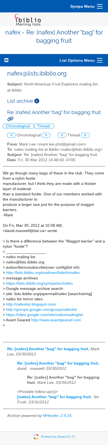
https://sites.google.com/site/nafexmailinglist (44, 315)
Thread (44, 126)
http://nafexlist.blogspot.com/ (31, 304)
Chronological (18, 126)
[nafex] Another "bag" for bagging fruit (54, 397)
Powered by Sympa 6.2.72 (58, 436)
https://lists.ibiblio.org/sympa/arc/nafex (39, 283)
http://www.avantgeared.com (56, 320)
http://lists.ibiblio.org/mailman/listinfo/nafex (43, 273)
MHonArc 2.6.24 (57, 416)
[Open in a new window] (36, 101)
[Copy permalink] (10, 119)
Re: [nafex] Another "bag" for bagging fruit (47, 349)
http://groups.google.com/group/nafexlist (41, 310)
